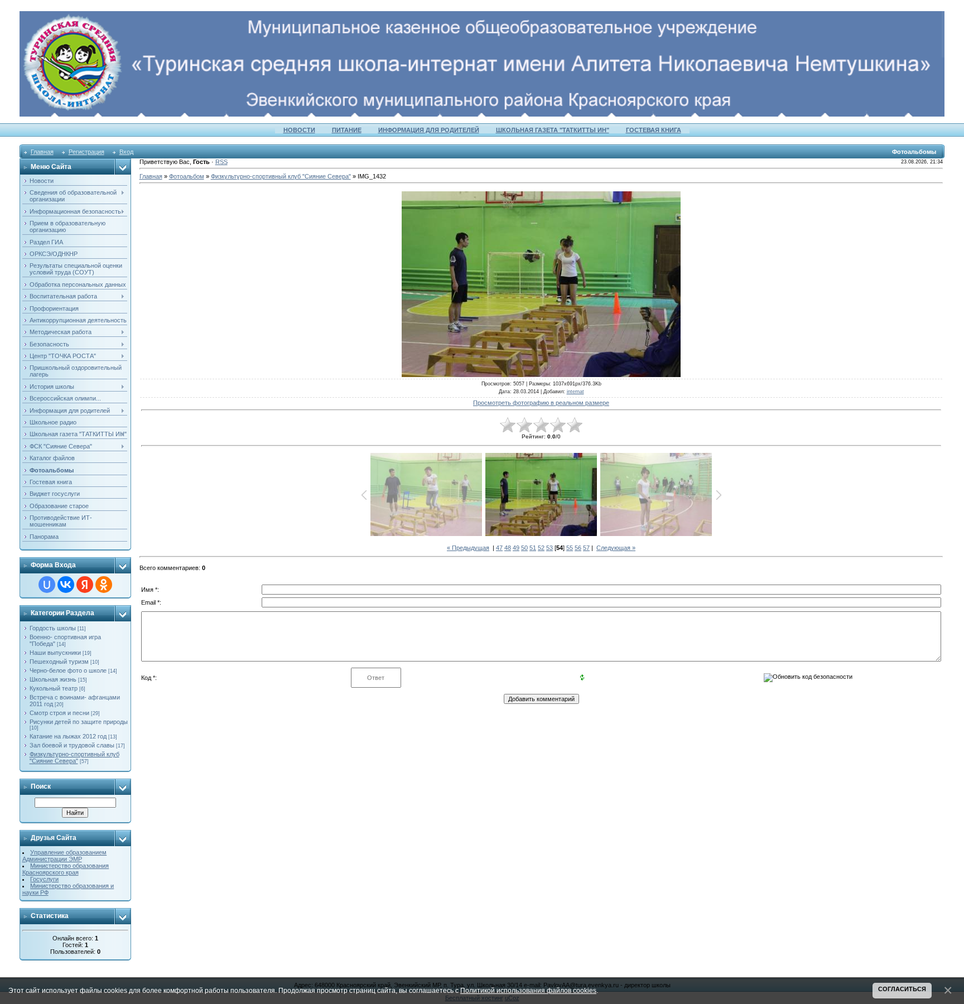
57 (586, 547)
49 (516, 547)
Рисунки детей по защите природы (79, 721)
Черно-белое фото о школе (68, 670)
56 (578, 547)
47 (499, 547)
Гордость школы (53, 628)
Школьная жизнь (53, 679)
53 (549, 547)
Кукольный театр (54, 688)
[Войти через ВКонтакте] (65, 584)
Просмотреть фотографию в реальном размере (541, 402)
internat (575, 391)
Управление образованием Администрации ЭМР (64, 855)
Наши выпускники (55, 652)
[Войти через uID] (46, 584)
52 (541, 547)
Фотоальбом (186, 176)
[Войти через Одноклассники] (103, 584)
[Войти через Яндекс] (84, 584)
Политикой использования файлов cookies (528, 990)
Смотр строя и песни (59, 712)
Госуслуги (44, 879)
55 (569, 547)
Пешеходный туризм (59, 661)
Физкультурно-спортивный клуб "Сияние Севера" (74, 757)
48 (507, 547)
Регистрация (86, 151)
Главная (42, 151)
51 (532, 547)
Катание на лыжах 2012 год (68, 736)
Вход (126, 151)
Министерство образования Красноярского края (65, 869)
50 (524, 547)
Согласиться (902, 989)
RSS (221, 161)
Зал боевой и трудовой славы (72, 745)
